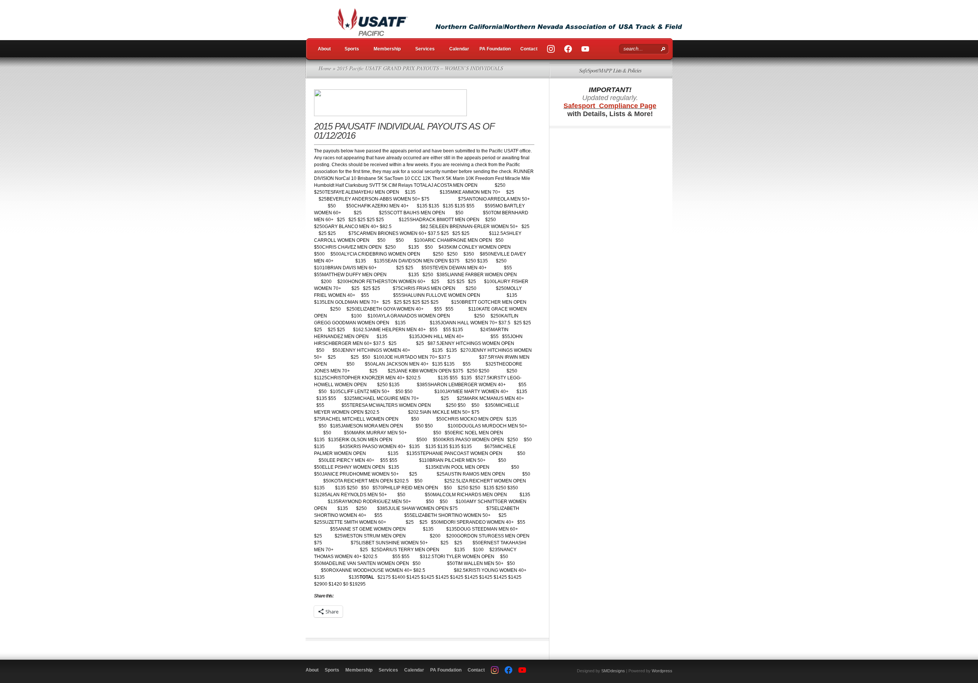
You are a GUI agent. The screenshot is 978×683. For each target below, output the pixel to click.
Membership (387, 49)
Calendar (459, 49)
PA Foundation (495, 49)
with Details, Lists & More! (609, 110)
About (324, 49)
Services (425, 49)
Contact (529, 49)
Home (325, 68)
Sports (352, 49)
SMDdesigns (613, 670)
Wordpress (662, 670)
